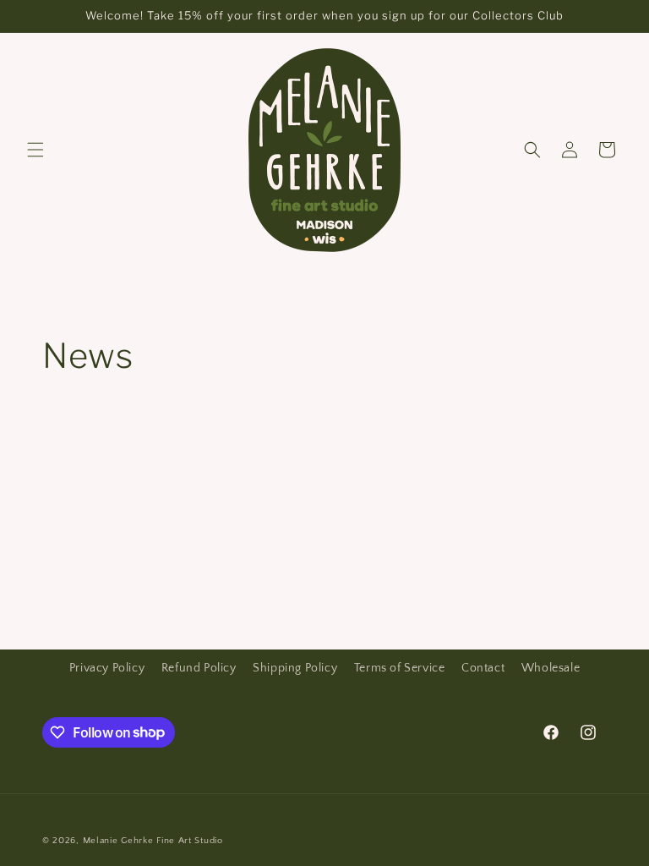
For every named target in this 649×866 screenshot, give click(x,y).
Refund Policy (199, 668)
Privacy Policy (107, 668)
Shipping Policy (295, 668)
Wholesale (550, 668)
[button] (35, 149)
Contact (482, 668)
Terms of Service (399, 668)
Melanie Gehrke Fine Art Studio (153, 841)
